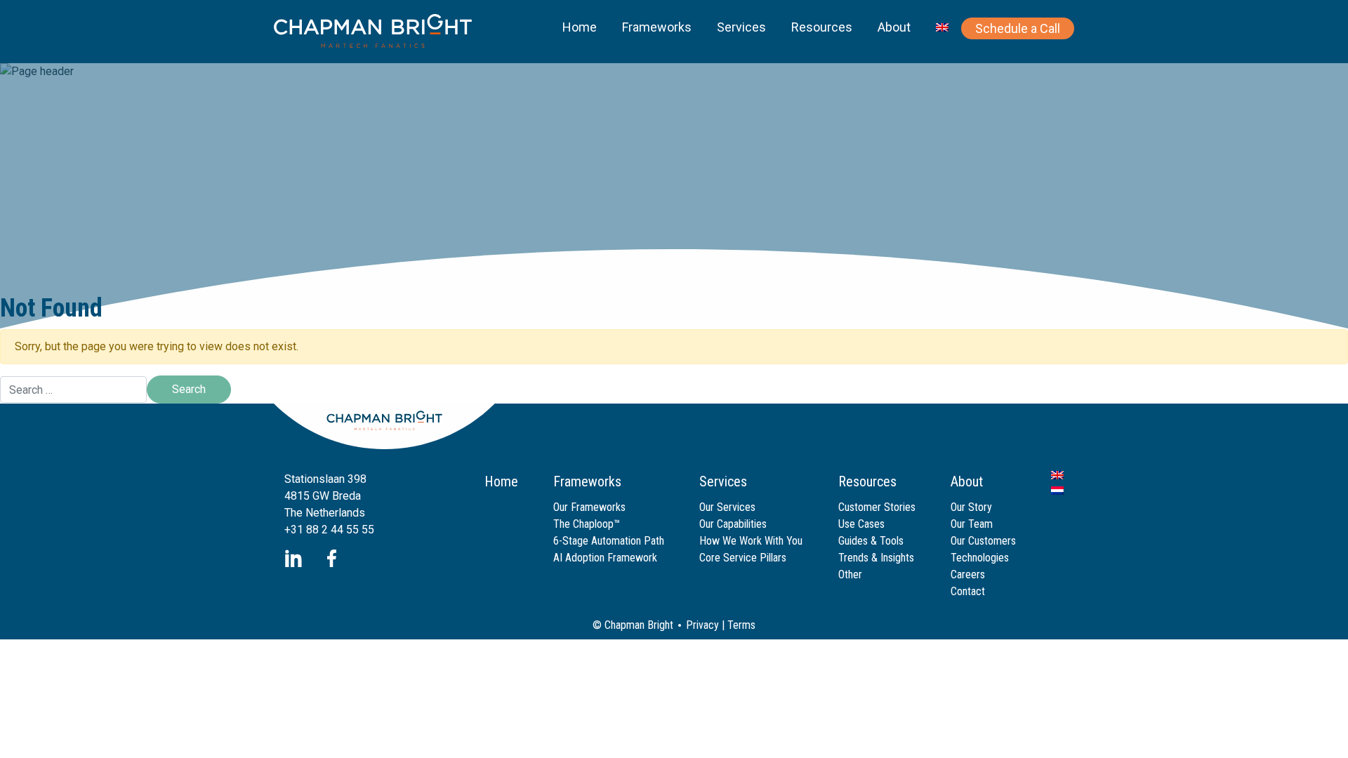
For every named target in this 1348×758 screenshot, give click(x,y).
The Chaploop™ (586, 524)
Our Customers (983, 540)
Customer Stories (877, 507)
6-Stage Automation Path (608, 540)
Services (741, 27)
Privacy (702, 625)
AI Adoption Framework (605, 557)
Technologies (980, 557)
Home (579, 27)
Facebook (332, 558)
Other (850, 574)
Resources (821, 27)
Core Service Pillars (742, 557)
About (894, 27)
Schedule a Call (1017, 28)
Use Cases (861, 524)
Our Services (727, 507)
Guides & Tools (871, 540)
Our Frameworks (589, 507)
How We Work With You (750, 540)
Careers (968, 574)
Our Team (972, 524)
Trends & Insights (876, 557)
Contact (968, 591)
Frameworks (657, 27)
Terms (741, 625)
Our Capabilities (733, 524)
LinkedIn (293, 558)
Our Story (971, 507)
